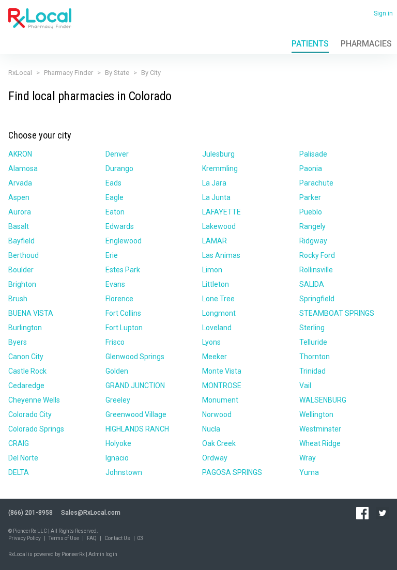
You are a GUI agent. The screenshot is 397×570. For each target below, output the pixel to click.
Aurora (19, 212)
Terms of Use (64, 538)
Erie (111, 255)
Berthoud (23, 255)
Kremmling (220, 168)
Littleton (215, 284)
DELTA (18, 472)
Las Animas (221, 255)
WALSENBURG (322, 400)
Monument (220, 400)
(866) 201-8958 (30, 512)
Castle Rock (27, 371)
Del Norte (23, 458)
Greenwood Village (135, 414)
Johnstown (123, 472)
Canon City (25, 356)
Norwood (217, 414)
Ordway (214, 458)
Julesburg (218, 154)
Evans (115, 284)
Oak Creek (219, 443)
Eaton (115, 212)
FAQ (92, 538)
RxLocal (20, 72)
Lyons (211, 342)
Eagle (114, 197)
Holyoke (118, 443)
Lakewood (219, 226)
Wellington (316, 414)
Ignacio (117, 458)
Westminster (320, 429)
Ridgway (313, 241)
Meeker (214, 356)
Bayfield (21, 241)
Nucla (211, 429)
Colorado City (30, 414)
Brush (17, 299)
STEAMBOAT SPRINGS (336, 313)
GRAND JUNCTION (135, 385)
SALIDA (311, 284)
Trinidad (312, 371)
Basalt (18, 226)
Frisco (115, 342)
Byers (17, 342)
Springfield (316, 299)
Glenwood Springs (134, 356)
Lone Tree (218, 299)
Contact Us (117, 538)
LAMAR (214, 241)
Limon (212, 270)
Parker (310, 197)
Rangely (312, 226)
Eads (113, 183)
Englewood (123, 241)
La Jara (214, 183)
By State (117, 72)
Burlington (25, 327)
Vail (305, 385)
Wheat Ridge (320, 443)
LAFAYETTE (221, 212)
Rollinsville (316, 270)
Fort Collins (123, 313)
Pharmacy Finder (68, 72)
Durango (119, 168)
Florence (119, 299)
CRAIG (18, 443)
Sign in (383, 13)
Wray (307, 458)
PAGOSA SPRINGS (232, 472)
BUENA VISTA (30, 313)
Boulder (21, 270)
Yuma (309, 472)
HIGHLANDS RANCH (137, 429)
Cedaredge (26, 385)
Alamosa (23, 168)
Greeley (117, 400)
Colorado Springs (36, 429)
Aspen (18, 197)
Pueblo (310, 212)
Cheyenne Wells (34, 400)
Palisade (313, 154)
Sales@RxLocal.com (90, 512)
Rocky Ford (317, 255)
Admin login (102, 554)
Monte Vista (221, 371)
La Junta (216, 197)
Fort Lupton (124, 327)
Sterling (312, 327)
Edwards (119, 226)
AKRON (20, 154)
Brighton (22, 284)
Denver (117, 154)
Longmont (219, 313)
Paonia (310, 168)
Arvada (20, 183)
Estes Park (122, 270)
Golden (116, 371)
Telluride (313, 342)
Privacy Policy (24, 538)
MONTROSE (221, 385)
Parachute (316, 183)
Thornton (314, 356)
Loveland (217, 327)
